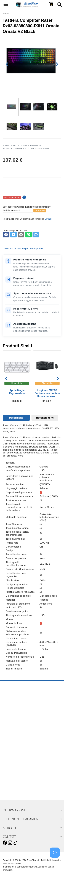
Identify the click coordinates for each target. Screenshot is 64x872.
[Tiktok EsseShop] (15, 843)
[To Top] (56, 864)
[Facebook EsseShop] (5, 843)
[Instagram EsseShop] (10, 843)
